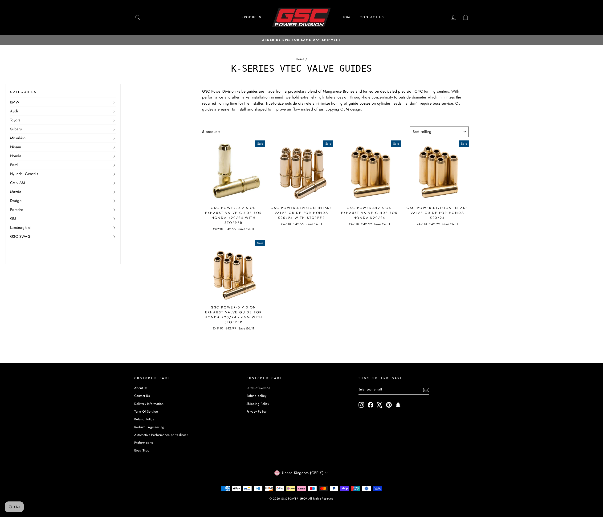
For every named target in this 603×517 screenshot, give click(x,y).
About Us (140, 388)
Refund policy (256, 395)
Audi (14, 111)
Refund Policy (144, 419)
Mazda (15, 191)
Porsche (16, 209)
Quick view (233, 197)
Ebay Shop (142, 450)
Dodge (15, 200)
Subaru (16, 129)
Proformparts (143, 442)
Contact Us (142, 395)
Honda (15, 156)
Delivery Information (148, 403)
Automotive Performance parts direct (160, 434)
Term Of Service (146, 411)
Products (251, 17)
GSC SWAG (20, 236)
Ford (14, 165)
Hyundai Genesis (24, 173)
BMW (14, 102)
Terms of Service (258, 388)
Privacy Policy (256, 411)
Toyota (15, 120)
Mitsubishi (18, 138)
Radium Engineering (149, 427)
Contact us (372, 17)
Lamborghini (20, 227)
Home (347, 17)
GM (13, 218)
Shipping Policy (257, 403)
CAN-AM (17, 182)
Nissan (15, 147)
